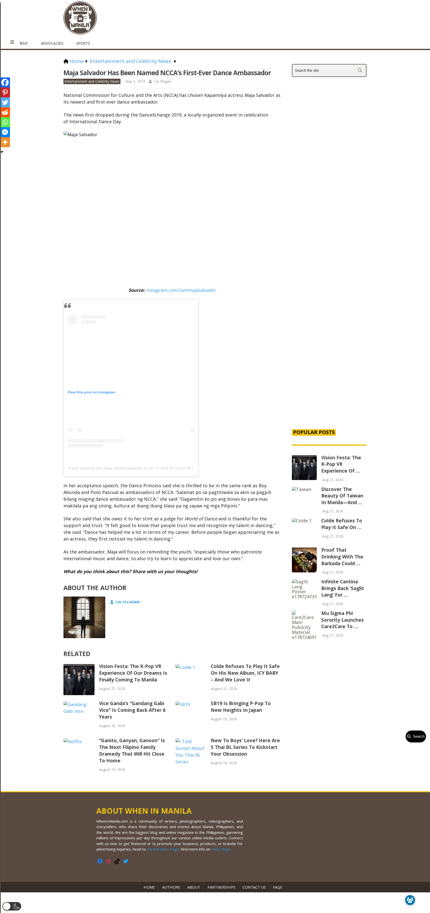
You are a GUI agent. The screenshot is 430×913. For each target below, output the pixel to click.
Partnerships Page (163, 849)
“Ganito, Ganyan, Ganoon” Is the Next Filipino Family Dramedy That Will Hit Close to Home (132, 750)
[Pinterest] (5, 92)
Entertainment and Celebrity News (91, 81)
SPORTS (83, 43)
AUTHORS (171, 887)
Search (418, 736)
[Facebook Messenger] (5, 132)
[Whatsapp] (5, 122)
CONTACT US (254, 887)
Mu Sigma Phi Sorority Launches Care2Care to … (342, 620)
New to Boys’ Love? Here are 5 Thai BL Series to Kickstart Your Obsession (245, 747)
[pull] (12, 42)
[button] (11, 906)
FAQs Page (220, 849)
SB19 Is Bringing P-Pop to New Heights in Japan (241, 706)
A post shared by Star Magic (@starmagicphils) (106, 468)
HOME (150, 887)
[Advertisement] (329, 339)
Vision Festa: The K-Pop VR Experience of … (341, 464)
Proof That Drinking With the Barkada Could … (342, 556)
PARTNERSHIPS (221, 887)
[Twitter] (5, 102)
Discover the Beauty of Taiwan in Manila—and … (342, 496)
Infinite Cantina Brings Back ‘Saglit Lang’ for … (342, 588)
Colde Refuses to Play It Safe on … (341, 524)
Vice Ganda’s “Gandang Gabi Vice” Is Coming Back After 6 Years (132, 710)
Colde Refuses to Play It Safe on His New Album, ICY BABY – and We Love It (245, 673)
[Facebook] (5, 82)
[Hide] (2, 152)
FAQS (277, 887)
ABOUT (193, 887)
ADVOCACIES (52, 43)
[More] (5, 142)
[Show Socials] (410, 900)
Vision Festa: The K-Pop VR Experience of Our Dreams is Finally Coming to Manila (133, 673)
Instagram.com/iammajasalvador (181, 290)
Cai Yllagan (162, 81)
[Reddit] (5, 112)
